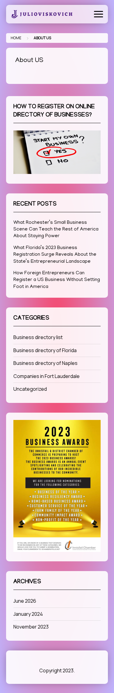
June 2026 (24, 601)
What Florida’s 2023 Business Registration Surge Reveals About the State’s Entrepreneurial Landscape (54, 255)
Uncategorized (30, 389)
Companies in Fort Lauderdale (46, 376)
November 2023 (31, 626)
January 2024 (28, 614)
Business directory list (38, 337)
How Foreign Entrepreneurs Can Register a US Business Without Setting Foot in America (56, 280)
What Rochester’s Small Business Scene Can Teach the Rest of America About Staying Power (55, 229)
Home (16, 37)
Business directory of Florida (45, 350)
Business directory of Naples (45, 363)
